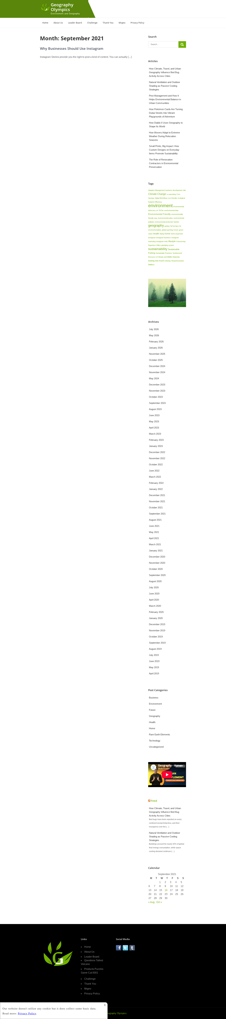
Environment (155, 703)
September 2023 (157, 403)
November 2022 (157, 458)
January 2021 (156, 550)
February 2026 (156, 341)
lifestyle (172, 241)
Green (176, 230)
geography (156, 225)
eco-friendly (172, 198)
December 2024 (157, 366)
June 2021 (154, 526)
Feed (154, 800)
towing (151, 260)
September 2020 (157, 575)
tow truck (159, 260)
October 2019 (156, 636)
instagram (152, 237)
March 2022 (155, 476)
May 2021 (154, 532)
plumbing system (167, 245)
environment (160, 205)
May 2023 (154, 421)
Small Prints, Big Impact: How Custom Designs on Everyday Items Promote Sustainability (164, 150)
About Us (58, 22)
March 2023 (155, 433)
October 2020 (156, 569)
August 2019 (155, 649)
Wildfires (151, 265)
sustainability (157, 249)
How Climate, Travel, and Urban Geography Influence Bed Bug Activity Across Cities (165, 72)
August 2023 (155, 409)
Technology (154, 740)
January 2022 (156, 489)
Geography (154, 716)
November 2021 (157, 501)
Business (153, 697)
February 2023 (156, 440)
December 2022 (157, 452)
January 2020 (156, 618)
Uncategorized (156, 746)
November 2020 (157, 563)
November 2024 (157, 372)
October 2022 (156, 464)
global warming (167, 230)
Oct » (159, 902)
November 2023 (157, 390)
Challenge (92, 22)
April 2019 (154, 673)
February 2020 (156, 612)
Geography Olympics (62, 7)
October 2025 (156, 360)
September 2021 (157, 513)
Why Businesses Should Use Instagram (71, 48)
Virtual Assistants (177, 261)
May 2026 (154, 335)
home (167, 233)
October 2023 (156, 397)
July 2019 (154, 655)
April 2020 (154, 599)
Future (152, 710)
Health (152, 722)
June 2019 (154, 661)
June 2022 (154, 470)
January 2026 (156, 347)
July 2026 (154, 329)
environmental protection (164, 222)
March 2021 (155, 544)
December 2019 (157, 624)
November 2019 (157, 630)
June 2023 (154, 415)
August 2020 (155, 581)
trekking (167, 261)
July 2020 (154, 587)
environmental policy (165, 218)
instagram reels (162, 241)
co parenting (171, 194)
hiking (162, 234)
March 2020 (155, 606)
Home (45, 22)
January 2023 (156, 446)
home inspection (177, 234)
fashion (176, 222)
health (156, 233)
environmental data (171, 210)
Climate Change (157, 194)
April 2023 (154, 427)
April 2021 (154, 538)
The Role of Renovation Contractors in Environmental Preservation (163, 163)
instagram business (163, 237)
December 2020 (157, 556)
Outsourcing (180, 241)
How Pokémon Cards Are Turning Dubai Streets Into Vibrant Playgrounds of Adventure (166, 113)
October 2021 (156, 507)
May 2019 (154, 667)
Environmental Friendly (159, 214)
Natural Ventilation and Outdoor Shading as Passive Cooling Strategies (164, 86)
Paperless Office (154, 245)
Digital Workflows (161, 198)
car (184, 190)
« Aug (151, 902)
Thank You (108, 22)
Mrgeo (122, 22)
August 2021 (155, 519)
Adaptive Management (156, 190)
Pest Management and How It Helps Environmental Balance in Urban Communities (165, 99)
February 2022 (156, 483)
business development (173, 190)
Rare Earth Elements (159, 734)
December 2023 (157, 384)
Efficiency (158, 202)
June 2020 (154, 593)
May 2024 (154, 378)
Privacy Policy (137, 22)
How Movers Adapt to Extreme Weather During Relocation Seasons (164, 136)
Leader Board (75, 22)
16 (166, 890)
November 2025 (157, 354)
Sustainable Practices (164, 253)
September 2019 (157, 642)
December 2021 (157, 495)
